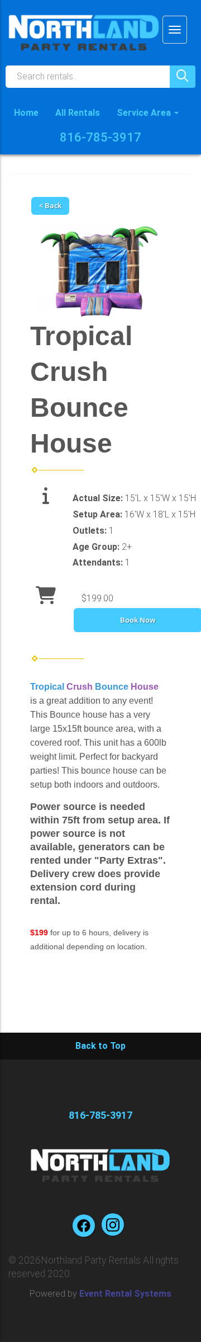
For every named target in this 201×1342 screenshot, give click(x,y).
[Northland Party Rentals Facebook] (84, 1225)
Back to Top (100, 1045)
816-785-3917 (100, 137)
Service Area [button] (145, 112)
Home (26, 112)
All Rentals (77, 112)
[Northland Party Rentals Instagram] (113, 1224)
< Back (50, 205)
